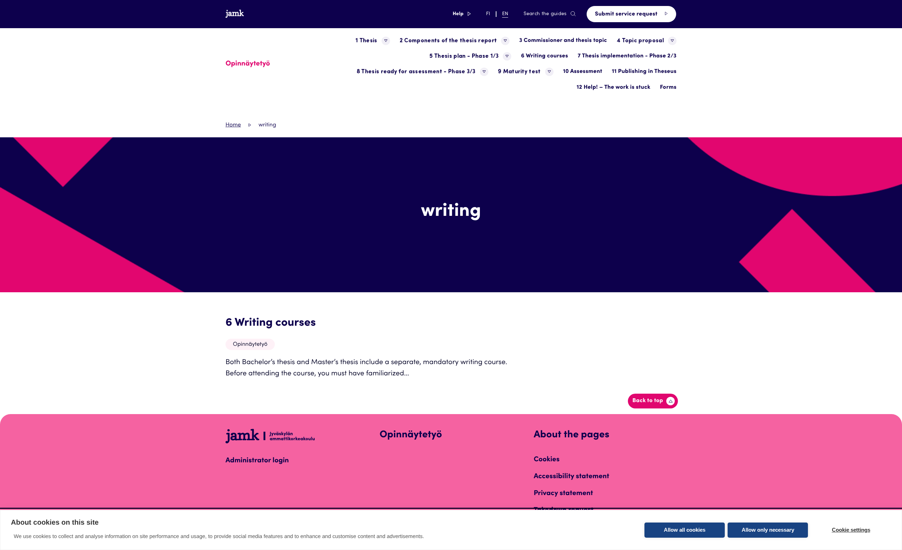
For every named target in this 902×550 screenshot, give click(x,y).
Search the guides (545, 14)
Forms (668, 87)
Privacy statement (563, 493)
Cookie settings (851, 530)
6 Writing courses (544, 56)
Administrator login (257, 460)
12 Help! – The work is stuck (613, 87)
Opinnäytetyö (250, 345)
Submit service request (627, 14)
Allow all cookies (684, 530)
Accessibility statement (572, 476)
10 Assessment (582, 72)
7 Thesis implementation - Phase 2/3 (626, 56)
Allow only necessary (768, 530)
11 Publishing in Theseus (644, 72)
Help (462, 14)
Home (233, 125)
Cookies (547, 459)
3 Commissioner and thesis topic (563, 41)
